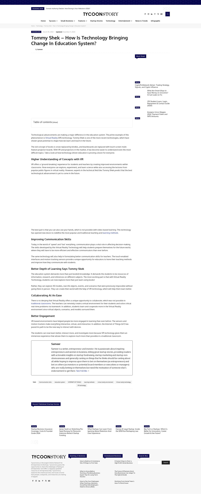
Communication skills (45, 382)
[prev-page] (32, 442)
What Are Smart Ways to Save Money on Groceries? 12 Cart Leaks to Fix (157, 93)
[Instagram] (148, 14)
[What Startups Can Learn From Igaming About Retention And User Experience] (100, 417)
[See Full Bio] (88, 370)
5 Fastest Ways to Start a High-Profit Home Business (124, 462)
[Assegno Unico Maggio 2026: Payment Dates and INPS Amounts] (140, 116)
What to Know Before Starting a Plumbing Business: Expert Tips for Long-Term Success (90, 474)
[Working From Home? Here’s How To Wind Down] (108, 485)
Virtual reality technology (123, 382)
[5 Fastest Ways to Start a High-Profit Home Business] (108, 465)
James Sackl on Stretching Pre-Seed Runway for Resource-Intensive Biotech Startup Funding (71, 432)
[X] (158, 14)
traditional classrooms (41, 303)
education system (60, 382)
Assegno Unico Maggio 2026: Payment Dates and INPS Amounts (157, 114)
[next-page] (36, 442)
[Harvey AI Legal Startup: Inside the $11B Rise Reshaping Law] (129, 417)
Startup (34, 426)
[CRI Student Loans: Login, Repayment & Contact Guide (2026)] (140, 105)
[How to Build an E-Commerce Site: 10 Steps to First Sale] (73, 465)
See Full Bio (81, 371)
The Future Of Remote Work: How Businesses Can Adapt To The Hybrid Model (125, 473)
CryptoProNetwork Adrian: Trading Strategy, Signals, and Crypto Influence (152, 86)
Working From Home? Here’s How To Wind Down (124, 482)
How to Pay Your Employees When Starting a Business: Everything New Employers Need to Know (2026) (89, 484)
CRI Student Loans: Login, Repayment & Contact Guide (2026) (158, 103)
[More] (171, 49)
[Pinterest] (155, 14)
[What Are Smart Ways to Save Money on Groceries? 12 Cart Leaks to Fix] (140, 94)
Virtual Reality (51, 138)
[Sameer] (33, 49)
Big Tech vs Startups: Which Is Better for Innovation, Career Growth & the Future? (155, 431)
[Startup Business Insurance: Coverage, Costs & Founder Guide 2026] (44, 417)
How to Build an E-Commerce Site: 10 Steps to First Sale (90, 462)
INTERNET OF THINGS (74, 382)
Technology (39, 26)
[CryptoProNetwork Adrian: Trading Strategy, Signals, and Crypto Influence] (152, 71)
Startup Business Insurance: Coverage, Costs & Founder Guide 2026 (42, 431)
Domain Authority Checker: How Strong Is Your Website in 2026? (68, 8)
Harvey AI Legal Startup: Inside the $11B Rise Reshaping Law (128, 430)
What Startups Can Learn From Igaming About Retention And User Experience (100, 431)
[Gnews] (161, 14)
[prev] (164, 8)
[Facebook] (145, 14)
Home (33, 26)
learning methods (110, 233)
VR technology (82, 385)
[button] (167, 14)
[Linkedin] (151, 14)
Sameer (40, 49)
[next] (168, 8)
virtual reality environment (105, 382)
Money (137, 82)
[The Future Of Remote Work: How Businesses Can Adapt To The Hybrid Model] (108, 475)
